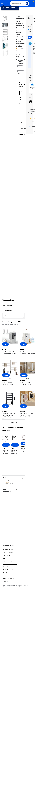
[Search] (27, 3)
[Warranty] (21, 315)
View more (12, 422)
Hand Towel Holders (8, 572)
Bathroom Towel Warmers (10, 564)
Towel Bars (6, 581)
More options (32, 105)
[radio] (20, 61)
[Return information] (29, 34)
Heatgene (18, 16)
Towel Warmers (7, 567)
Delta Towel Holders (8, 578)
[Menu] (2, 3)
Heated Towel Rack (8, 549)
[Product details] (22, 305)
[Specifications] (22, 310)
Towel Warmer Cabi (8, 552)
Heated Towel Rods (8, 561)
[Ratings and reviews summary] (22, 478)
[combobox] (19, 3)
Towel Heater (6, 555)
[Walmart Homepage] (6, 3)
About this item (8, 300)
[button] (20, 84)
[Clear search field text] (25, 3)
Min (4, 558)
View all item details (25, 128)
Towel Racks (6, 575)
